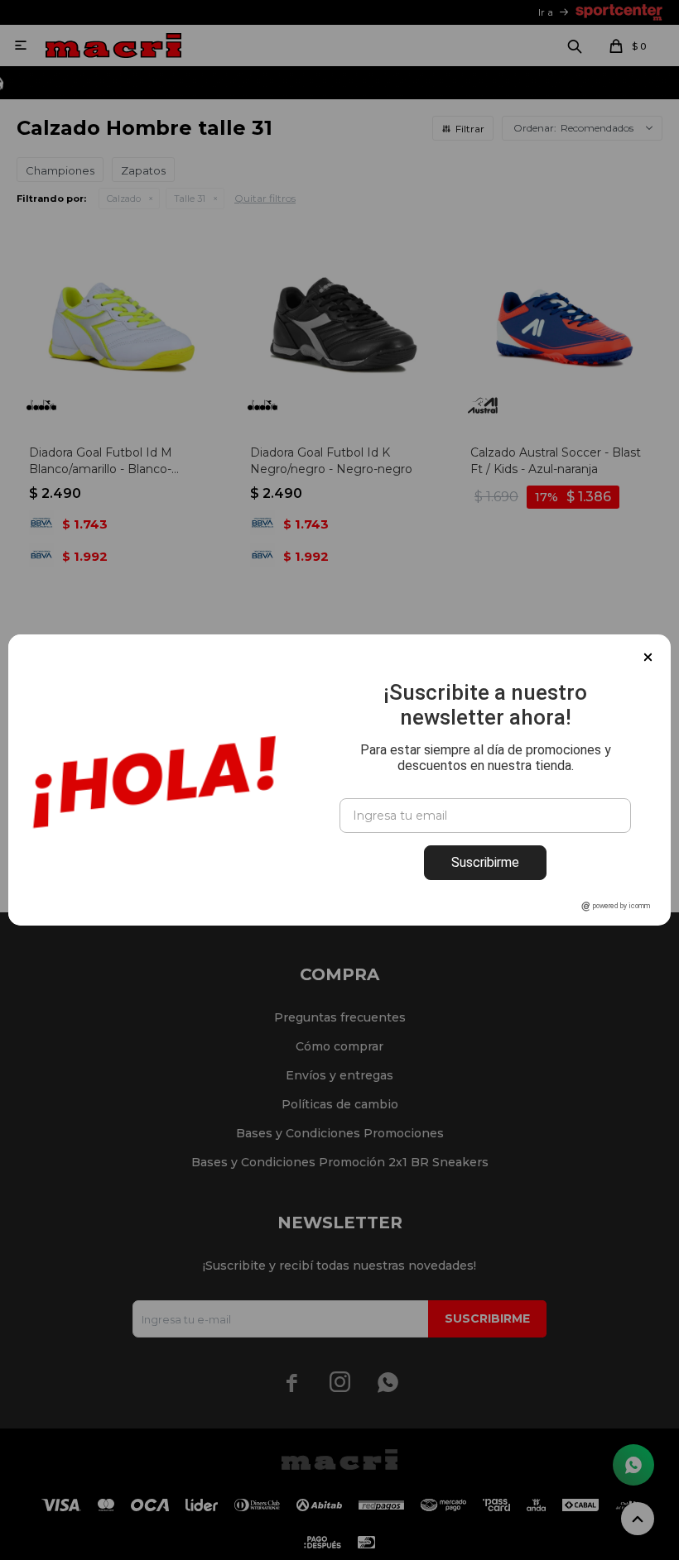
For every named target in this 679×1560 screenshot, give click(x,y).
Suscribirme (485, 862)
